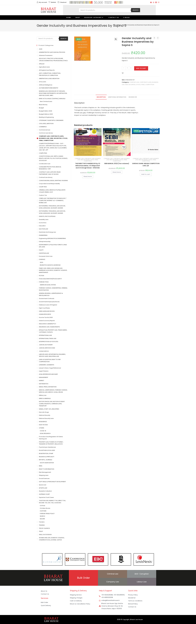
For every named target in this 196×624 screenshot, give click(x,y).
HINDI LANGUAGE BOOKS (47, 311)
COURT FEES (43, 187)
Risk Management (45, 472)
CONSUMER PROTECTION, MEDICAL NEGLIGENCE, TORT (50, 168)
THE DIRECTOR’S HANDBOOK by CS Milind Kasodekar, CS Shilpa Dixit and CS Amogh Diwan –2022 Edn (87, 165)
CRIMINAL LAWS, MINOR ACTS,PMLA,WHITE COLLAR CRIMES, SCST (52, 191)
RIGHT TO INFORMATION (46, 469)
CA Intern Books (45, 508)
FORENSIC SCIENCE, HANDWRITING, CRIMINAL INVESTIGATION (53, 289)
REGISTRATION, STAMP (46, 453)
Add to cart (141, 68)
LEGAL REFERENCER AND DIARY (48, 374)
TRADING (42, 525)
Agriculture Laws (44, 67)
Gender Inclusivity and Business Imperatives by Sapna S (140, 25)
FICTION (41, 276)
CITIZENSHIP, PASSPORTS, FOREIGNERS (51, 120)
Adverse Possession (45, 55)
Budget (41, 108)
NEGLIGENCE (43, 422)
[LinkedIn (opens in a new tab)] (156, 2)
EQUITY (41, 250)
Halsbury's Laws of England (48, 305)
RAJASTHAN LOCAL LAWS (47, 450)
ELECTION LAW (43, 229)
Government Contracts (46, 298)
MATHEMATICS (43, 384)
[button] (115, 39)
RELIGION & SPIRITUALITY (46, 457)
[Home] (114, 25)
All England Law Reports (47, 70)
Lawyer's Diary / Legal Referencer (50, 368)
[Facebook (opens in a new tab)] (151, 2)
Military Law (42, 395)
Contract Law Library (45, 177)
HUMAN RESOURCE (45, 314)
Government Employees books (49, 302)
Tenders (42, 522)
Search (136, 10)
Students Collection (45, 491)
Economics (42, 223)
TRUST (41, 531)
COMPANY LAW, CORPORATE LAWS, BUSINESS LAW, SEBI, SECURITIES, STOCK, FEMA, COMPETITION (88, 160)
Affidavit (41, 64)
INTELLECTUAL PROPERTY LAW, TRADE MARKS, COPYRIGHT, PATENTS (53, 331)
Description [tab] (101, 97)
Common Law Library (46, 133)
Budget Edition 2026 (45, 111)
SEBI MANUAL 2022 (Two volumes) (116, 163)
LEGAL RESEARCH (45, 433)
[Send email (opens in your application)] (158, 2)
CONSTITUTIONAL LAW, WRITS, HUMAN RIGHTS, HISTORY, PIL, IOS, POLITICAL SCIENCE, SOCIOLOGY (53, 158)
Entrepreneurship (45, 241)
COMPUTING (43, 153)
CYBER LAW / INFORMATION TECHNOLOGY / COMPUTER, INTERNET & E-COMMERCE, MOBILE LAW (52, 200)
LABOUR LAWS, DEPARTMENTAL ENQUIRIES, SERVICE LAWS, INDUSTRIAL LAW (52, 355)
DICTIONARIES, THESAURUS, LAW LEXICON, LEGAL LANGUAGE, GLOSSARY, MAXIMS (52, 207)
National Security (44, 415)
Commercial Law (44, 130)
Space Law (42, 485)
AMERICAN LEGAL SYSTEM (48, 285)
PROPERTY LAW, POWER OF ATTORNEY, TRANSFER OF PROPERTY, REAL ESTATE (51, 443)
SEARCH (42, 516)
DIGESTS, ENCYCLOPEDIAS (47, 216)
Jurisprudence (44, 351)
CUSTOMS (43, 511)
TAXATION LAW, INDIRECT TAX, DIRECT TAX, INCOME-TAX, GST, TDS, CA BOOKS (52, 502)
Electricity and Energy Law (47, 232)
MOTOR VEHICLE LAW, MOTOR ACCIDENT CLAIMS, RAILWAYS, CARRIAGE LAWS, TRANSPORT (52, 404)
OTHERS (41, 428)
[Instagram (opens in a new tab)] (153, 2)
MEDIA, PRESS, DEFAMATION (47, 387)
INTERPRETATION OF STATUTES (48, 342)
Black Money (43, 105)
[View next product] (157, 38)
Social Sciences (44, 478)
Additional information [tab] (117, 97)
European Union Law (45, 256)
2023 (41, 262)
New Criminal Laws (46, 101)
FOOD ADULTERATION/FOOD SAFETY (50, 279)
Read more (88, 176)
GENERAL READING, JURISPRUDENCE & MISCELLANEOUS (51, 294)
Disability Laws (43, 219)
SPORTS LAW (43, 488)
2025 (40, 49)
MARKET (41, 381)
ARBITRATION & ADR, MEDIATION (49, 78)
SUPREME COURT (44, 494)
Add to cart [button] (145, 174)
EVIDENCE (42, 259)
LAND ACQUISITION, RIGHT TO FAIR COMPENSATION (50, 361)
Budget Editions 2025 (46, 114)
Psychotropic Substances (47, 447)
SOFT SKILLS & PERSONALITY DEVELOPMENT (52, 482)
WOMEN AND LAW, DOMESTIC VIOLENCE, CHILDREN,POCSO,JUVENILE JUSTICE (52, 539)
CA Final (42, 506)
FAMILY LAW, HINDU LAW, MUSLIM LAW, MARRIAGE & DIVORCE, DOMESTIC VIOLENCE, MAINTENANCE (53, 270)
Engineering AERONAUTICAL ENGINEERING (52, 238)
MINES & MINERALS (45, 398)
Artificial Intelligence (45, 85)
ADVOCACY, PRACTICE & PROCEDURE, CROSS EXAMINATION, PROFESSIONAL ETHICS (53, 59)
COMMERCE (43, 127)
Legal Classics (43, 371)
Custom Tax (43, 195)
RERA (40, 466)
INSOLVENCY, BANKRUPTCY (47, 324)
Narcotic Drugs (44, 412)
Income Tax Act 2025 (46, 317)
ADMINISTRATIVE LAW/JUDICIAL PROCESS (52, 52)
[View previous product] (154, 38)
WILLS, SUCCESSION (45, 535)
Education (42, 226)
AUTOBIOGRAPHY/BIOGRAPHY (48, 88)
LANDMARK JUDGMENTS (46, 365)
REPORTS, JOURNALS (45, 460)
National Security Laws (46, 418)
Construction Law (44, 164)
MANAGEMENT (43, 377)
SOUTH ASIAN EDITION (47, 463)
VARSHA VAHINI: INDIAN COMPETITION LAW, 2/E (145, 164)
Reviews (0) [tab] (133, 97)
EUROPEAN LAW (44, 253)
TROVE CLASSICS (44, 528)
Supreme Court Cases (46, 497)
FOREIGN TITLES (44, 282)
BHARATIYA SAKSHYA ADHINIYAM (50, 265)
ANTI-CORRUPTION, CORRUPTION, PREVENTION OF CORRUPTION (50, 74)
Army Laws (42, 82)
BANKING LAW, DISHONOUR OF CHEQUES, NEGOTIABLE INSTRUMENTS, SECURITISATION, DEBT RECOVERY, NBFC (53, 93)
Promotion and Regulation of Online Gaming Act (51, 438)
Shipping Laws (43, 475)
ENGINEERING (43, 235)
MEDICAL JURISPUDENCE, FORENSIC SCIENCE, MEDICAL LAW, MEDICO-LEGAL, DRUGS (53, 391)
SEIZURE (42, 519)
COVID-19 (43, 431)
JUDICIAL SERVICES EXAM (47, 348)
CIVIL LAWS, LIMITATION (46, 124)
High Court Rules (44, 308)
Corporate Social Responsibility (49, 184)
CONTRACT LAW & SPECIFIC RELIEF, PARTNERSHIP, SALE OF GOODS (50, 173)
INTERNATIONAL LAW (45, 335)
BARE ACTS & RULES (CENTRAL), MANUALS (52, 99)
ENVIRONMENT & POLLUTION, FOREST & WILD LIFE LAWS (53, 246)
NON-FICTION (43, 425)
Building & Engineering (46, 117)
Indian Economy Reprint (47, 321)
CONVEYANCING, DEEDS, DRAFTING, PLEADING (53, 181)
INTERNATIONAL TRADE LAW (47, 338)
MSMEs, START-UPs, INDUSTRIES (49, 409)
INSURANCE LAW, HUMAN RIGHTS (49, 327)
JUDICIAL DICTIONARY (46, 345)
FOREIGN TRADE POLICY (47, 514)
